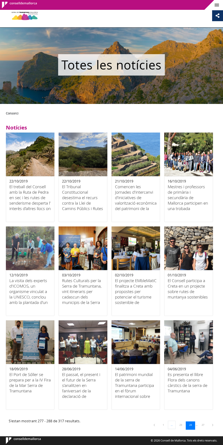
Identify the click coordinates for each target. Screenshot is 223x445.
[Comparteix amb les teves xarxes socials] (217, 15)
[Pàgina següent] (212, 425)
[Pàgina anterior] (154, 425)
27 (204, 424)
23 (182, 424)
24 (192, 424)
